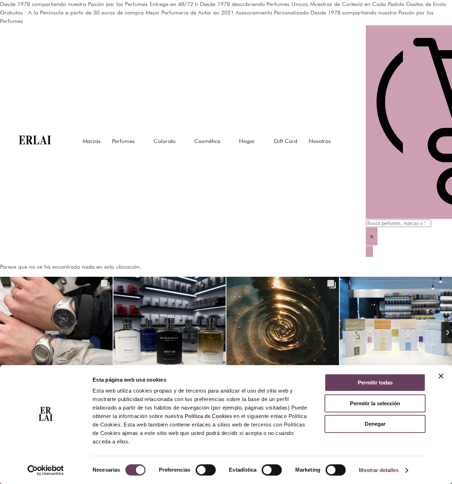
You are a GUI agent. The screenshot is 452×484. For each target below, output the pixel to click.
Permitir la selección (375, 403)
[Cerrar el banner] (441, 376)
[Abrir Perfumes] (139, 141)
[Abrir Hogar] (259, 141)
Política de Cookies (208, 416)
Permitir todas (375, 383)
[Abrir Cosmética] (225, 141)
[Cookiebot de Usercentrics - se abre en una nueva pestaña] (46, 470)
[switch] (206, 470)
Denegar (375, 424)
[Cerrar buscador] (369, 251)
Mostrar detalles (379, 470)
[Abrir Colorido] (180, 141)
